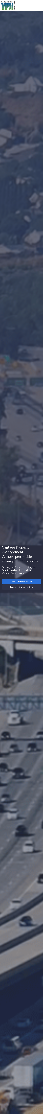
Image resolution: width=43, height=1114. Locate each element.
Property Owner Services (21, 587)
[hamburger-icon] (39, 5)
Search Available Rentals (21, 581)
